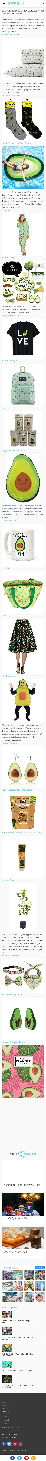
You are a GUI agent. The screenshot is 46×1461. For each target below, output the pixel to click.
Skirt (4, 616)
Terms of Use (7, 1420)
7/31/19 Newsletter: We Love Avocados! (17, 1370)
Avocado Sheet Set (10, 34)
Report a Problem (9, 1437)
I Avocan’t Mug (9, 520)
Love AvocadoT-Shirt (11, 316)
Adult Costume (9, 676)
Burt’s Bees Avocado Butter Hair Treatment (22, 832)
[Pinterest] (26, 1458)
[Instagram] (24, 1283)
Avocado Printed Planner (14, 1042)
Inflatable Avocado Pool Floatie (16, 143)
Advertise (5, 1412)
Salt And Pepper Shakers (13, 994)
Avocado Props (9, 257)
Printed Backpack (10, 360)
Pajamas (6, 210)
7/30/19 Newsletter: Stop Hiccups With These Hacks (17, 1386)
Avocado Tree (8, 880)
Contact (5, 1431)
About (4, 1406)
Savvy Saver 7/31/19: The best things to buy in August (17, 1338)
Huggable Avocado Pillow (14, 450)
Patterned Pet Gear (11, 955)
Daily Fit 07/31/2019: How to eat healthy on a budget (18, 1355)
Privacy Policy (7, 1423)
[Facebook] (12, 1458)
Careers (5, 1409)
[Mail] (33, 1458)
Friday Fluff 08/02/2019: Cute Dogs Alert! (16, 1321)
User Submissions (9, 1434)
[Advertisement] (23, 1124)
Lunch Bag (7, 568)
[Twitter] (19, 1458)
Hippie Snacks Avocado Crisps (17, 790)
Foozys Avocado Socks (12, 95)
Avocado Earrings (10, 743)
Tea (3, 408)
